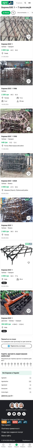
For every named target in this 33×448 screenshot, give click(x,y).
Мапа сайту (6, 436)
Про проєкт (6, 425)
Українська (26, 440)
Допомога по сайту (16, 410)
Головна (3, 446)
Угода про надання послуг (12, 432)
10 (30, 365)
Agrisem (16, 378)
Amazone (16, 388)
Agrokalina (16, 381)
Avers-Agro (16, 392)
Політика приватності (10, 428)
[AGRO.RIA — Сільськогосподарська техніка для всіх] (8, 3)
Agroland (16, 385)
